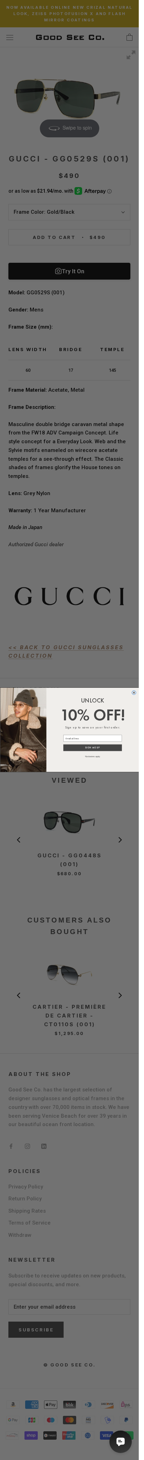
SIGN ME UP (92, 747)
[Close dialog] (134, 693)
